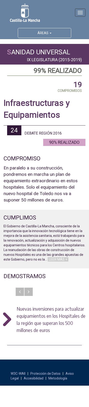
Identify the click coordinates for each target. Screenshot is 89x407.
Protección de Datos (45, 373)
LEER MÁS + (58, 259)
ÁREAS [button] (43, 33)
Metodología (57, 378)
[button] (20, 292)
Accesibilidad (33, 378)
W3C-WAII (18, 373)
